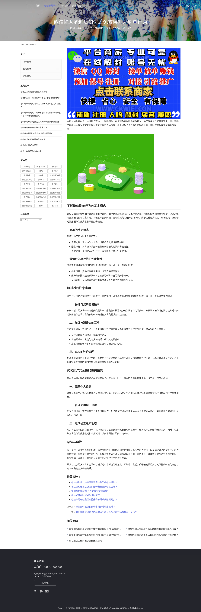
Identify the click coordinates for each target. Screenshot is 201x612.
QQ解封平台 (41, 167)
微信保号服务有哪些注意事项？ (34, 127)
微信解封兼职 (27, 188)
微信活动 (41, 184)
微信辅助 (27, 197)
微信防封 (41, 201)
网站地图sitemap (136, 608)
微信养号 (27, 175)
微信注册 (27, 184)
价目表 (65, 5)
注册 (195, 5)
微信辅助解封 (55, 197)
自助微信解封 (27, 206)
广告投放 (27, 76)
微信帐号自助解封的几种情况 (85, 495)
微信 (41, 171)
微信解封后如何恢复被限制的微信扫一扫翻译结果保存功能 (95, 534)
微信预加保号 (55, 201)
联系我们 (27, 69)
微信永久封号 (55, 180)
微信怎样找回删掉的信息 (31, 151)
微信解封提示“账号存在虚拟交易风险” (89, 491)
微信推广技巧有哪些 (29, 145)
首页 (38, 5)
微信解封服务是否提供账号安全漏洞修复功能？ (94, 486)
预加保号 (55, 206)
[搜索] (179, 5)
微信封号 (41, 180)
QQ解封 (27, 167)
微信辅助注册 (41, 197)
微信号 (41, 175)
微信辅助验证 (27, 201)
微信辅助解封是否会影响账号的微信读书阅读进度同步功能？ (95, 528)
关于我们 (76, 5)
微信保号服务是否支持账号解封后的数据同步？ (94, 499)
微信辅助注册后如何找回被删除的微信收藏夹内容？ (153, 528)
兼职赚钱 (55, 167)
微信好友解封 (27, 180)
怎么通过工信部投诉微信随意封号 (85, 540)
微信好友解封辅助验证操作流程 (34, 91)
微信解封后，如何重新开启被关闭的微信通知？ (94, 482)
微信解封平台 (50, 5)
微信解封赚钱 (41, 193)
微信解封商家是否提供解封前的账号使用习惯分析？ (153, 534)
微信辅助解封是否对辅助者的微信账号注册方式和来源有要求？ (106, 511)
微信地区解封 (55, 175)
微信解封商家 (41, 188)
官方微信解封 (27, 171)
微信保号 (55, 171)
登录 (188, 5)
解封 (41, 206)
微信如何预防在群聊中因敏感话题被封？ (95, 506)
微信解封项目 (55, 193)
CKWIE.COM (124, 608)
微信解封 (55, 184)
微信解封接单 (27, 193)
